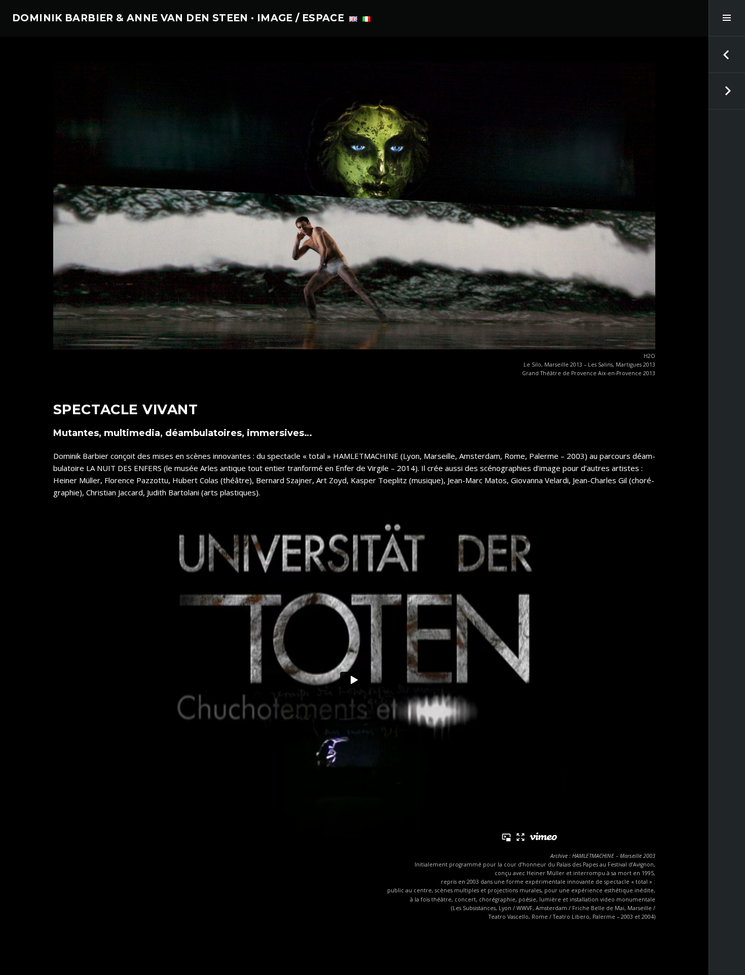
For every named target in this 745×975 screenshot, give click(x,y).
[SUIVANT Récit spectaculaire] (727, 91)
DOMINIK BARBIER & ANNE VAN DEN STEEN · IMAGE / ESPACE (178, 18)
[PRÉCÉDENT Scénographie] (727, 55)
